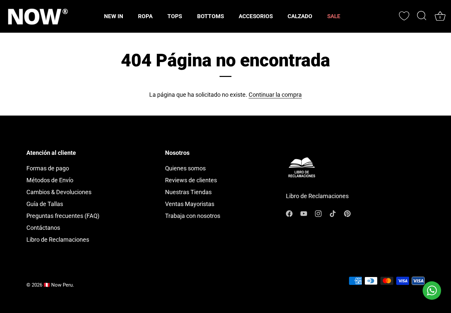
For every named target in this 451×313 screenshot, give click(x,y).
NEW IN (113, 16)
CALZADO (300, 16)
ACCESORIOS (256, 16)
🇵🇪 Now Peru (58, 285)
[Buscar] (421, 16)
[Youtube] (303, 212)
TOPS (174, 16)
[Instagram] (318, 212)
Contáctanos (43, 227)
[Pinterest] (347, 212)
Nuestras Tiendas (188, 192)
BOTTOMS (210, 16)
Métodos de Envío (49, 180)
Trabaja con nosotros (192, 215)
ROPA (145, 16)
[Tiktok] (333, 212)
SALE (333, 16)
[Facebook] (289, 212)
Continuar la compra (275, 94)
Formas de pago (47, 168)
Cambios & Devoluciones (58, 192)
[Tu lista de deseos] (404, 16)
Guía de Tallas (44, 203)
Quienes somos (185, 168)
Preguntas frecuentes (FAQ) (62, 215)
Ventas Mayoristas (189, 203)
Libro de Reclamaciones (57, 239)
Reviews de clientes (191, 180)
